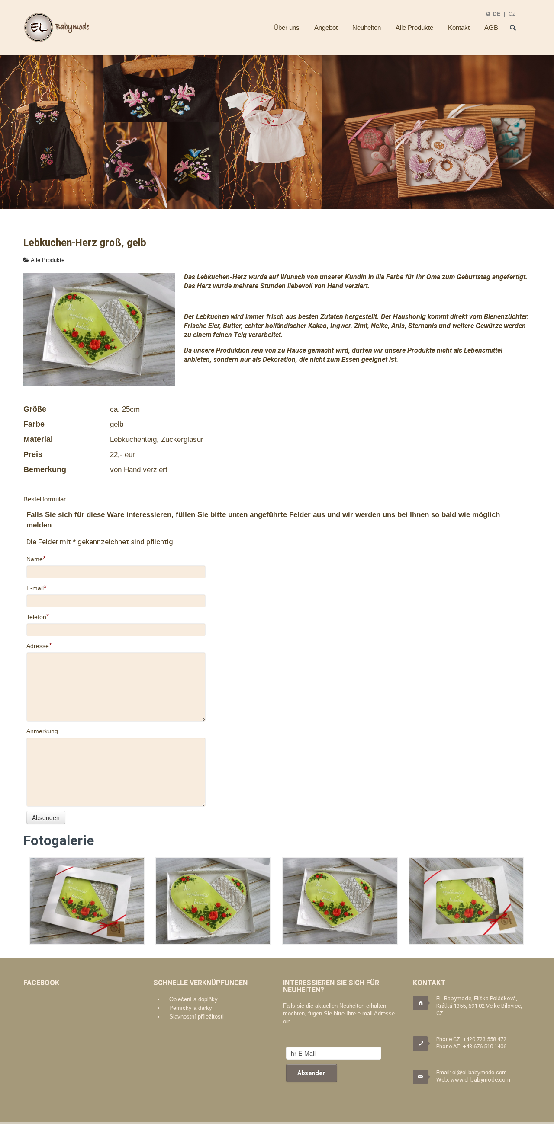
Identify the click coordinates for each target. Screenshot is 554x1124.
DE (496, 13)
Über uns (287, 27)
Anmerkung (42, 731)
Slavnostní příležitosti (196, 1016)
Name (34, 559)
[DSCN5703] (87, 901)
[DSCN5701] (340, 901)
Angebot (326, 27)
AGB (491, 27)
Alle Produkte (414, 27)
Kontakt (459, 27)
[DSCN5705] (466, 901)
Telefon (36, 616)
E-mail (35, 587)
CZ (512, 13)
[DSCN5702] (213, 901)
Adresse (37, 645)
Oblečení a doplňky (193, 999)
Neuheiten (366, 27)
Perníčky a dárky (190, 1008)
